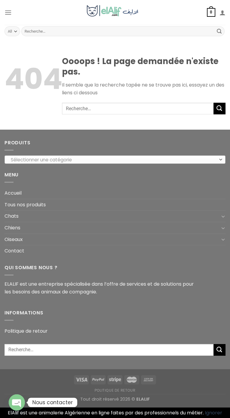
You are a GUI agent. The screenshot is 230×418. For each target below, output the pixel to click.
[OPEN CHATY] (17, 402)
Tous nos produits (25, 204)
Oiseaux (13, 239)
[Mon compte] (223, 12)
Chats (11, 216)
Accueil (13, 193)
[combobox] (115, 159)
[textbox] (113, 160)
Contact (14, 250)
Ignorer (213, 412)
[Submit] (219, 31)
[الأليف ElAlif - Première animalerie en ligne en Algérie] (115, 12)
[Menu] (8, 12)
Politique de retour (26, 331)
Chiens (12, 227)
